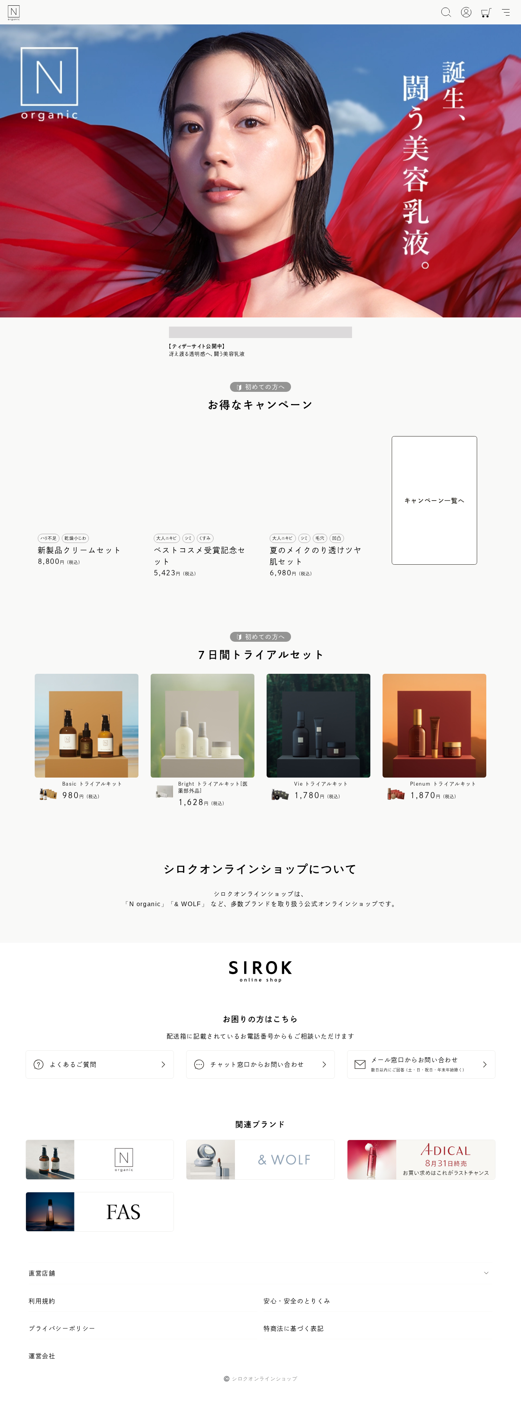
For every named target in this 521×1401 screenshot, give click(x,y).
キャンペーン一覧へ (434, 501)
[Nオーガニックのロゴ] (13, 13)
